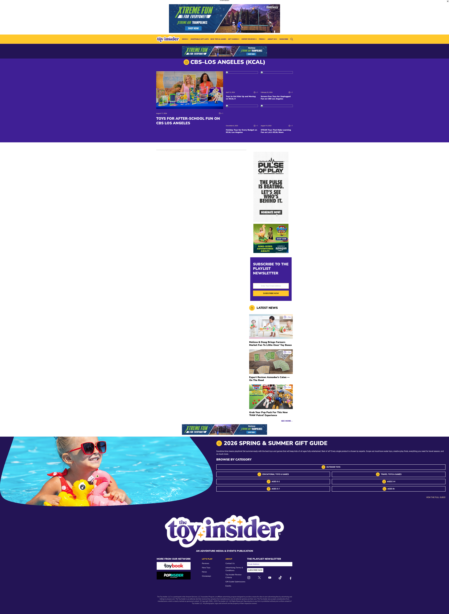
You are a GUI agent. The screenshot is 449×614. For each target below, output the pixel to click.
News (184, 39)
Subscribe (283, 39)
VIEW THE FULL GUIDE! (435, 497)
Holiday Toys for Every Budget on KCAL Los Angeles (241, 131)
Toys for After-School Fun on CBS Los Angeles (188, 121)
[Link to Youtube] (270, 577)
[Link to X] (259, 577)
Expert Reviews (248, 39)
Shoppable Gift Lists (200, 39)
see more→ (287, 421)
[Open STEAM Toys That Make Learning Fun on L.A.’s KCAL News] (277, 114)
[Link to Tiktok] (280, 577)
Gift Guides (233, 39)
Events (228, 586)
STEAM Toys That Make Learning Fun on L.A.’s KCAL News (276, 131)
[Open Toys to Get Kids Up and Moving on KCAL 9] (242, 80)
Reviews (205, 563)
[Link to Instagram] (249, 577)
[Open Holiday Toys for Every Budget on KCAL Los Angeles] (242, 114)
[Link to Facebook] (290, 578)
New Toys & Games (218, 39)
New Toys (206, 567)
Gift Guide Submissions (235, 581)
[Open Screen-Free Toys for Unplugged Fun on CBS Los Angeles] (277, 80)
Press (261, 39)
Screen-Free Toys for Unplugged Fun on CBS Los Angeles (276, 97)
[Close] (448, 1)
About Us (272, 39)
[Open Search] (291, 39)
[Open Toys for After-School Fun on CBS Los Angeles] (189, 90)
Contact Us (230, 563)
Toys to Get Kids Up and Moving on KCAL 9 (241, 97)
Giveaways (206, 576)
